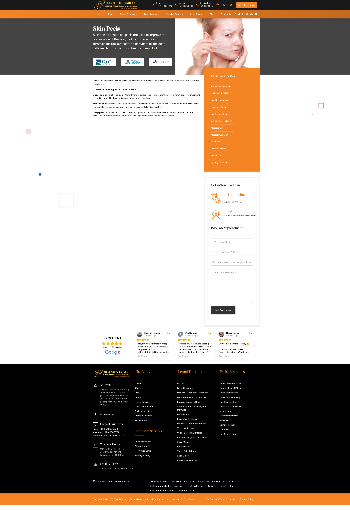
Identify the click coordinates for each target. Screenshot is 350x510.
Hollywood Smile (143, 450)
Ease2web (189, 499)
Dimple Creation (142, 446)
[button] (255, 345)
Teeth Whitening (185, 428)
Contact (139, 397)
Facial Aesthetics (152, 14)
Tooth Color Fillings (186, 451)
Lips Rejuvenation (219, 162)
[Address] (95, 385)
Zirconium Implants (188, 490)
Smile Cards (183, 455)
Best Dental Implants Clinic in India (166, 486)
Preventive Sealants (187, 460)
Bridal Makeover (143, 441)
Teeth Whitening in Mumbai (201, 486)
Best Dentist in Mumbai (182, 481)
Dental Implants (185, 388)
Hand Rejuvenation (219, 100)
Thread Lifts (216, 155)
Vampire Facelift (218, 148)
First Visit (181, 383)
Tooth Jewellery (142, 455)
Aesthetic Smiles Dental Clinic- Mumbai (139, 499)
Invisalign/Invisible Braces (189, 402)
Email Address (109, 464)
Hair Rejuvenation (219, 114)
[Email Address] (95, 464)
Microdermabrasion (219, 135)
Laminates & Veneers (187, 419)
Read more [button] (142, 356)
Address (105, 385)
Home (98, 14)
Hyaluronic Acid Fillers (220, 93)
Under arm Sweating (220, 107)
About (110, 14)
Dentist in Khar (226, 486)
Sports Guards (184, 446)
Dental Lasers (184, 414)
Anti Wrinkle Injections (221, 86)
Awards (139, 383)
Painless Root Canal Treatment (192, 392)
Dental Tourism (196, 14)
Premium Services (174, 14)
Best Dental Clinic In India (161, 490)
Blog (212, 14)
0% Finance (212, 499)
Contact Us (226, 14)
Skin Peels (215, 141)
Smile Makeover (185, 442)
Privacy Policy (246, 499)
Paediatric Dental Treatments (191, 423)
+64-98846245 (116, 435)
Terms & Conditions (228, 499)
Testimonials (141, 420)
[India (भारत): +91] (214, 261)
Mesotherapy (217, 128)
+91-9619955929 (108, 429)
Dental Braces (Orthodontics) (191, 397)
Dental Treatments (128, 14)
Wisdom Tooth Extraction (189, 432)
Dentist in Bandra (158, 481)
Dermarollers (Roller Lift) (222, 121)
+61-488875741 (111, 432)
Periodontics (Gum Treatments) (192, 437)
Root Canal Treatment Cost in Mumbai (217, 481)
